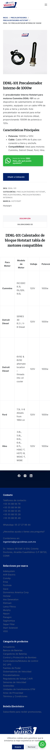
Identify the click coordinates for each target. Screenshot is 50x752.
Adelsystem (9, 571)
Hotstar (7, 596)
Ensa (5, 581)
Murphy (7, 610)
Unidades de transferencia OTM (19, 689)
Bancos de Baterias (12, 650)
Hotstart (16, 201)
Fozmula (7, 585)
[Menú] (46, 4)
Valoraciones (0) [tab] (25, 224)
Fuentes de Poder (12, 668)
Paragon (7, 617)
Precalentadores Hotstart (31, 192)
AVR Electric (9, 574)
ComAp (7, 578)
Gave (5, 589)
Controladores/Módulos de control (20, 661)
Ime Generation (10, 599)
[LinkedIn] (31, 475)
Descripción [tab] (25, 218)
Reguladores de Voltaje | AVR (18, 678)
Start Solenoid (10, 627)
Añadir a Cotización (16, 177)
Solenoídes (8, 685)
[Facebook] (19, 475)
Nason (6, 613)
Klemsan (7, 603)
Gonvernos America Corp (16, 592)
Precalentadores (12, 195)
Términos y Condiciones (15, 696)
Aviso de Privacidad (13, 692)
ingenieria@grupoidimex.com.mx (19, 541)
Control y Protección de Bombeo (19, 657)
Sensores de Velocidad (14, 682)
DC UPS (7, 664)
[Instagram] (25, 475)
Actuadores (9, 646)
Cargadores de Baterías (15, 653)
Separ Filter (9, 624)
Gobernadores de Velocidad (17, 671)
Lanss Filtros (9, 606)
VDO (5, 631)
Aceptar (18, 747)
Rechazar (31, 747)
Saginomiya (9, 620)
